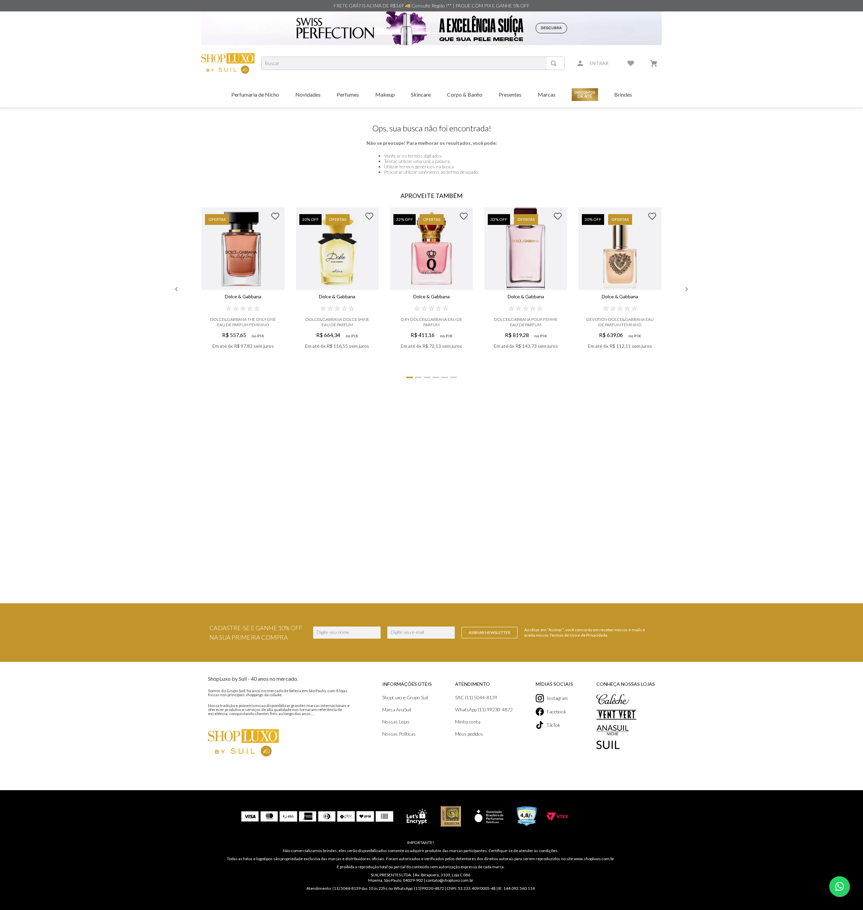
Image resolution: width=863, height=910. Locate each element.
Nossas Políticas (399, 734)
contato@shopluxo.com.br (449, 880)
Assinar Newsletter (489, 632)
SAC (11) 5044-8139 (476, 697)
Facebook (556, 711)
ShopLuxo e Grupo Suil (405, 697)
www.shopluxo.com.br (594, 858)
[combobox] (413, 63)
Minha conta (467, 721)
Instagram (557, 698)
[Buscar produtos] (555, 63)
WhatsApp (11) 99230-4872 (484, 709)
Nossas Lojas (396, 721)
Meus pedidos (469, 734)
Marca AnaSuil (396, 709)
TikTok (553, 725)
